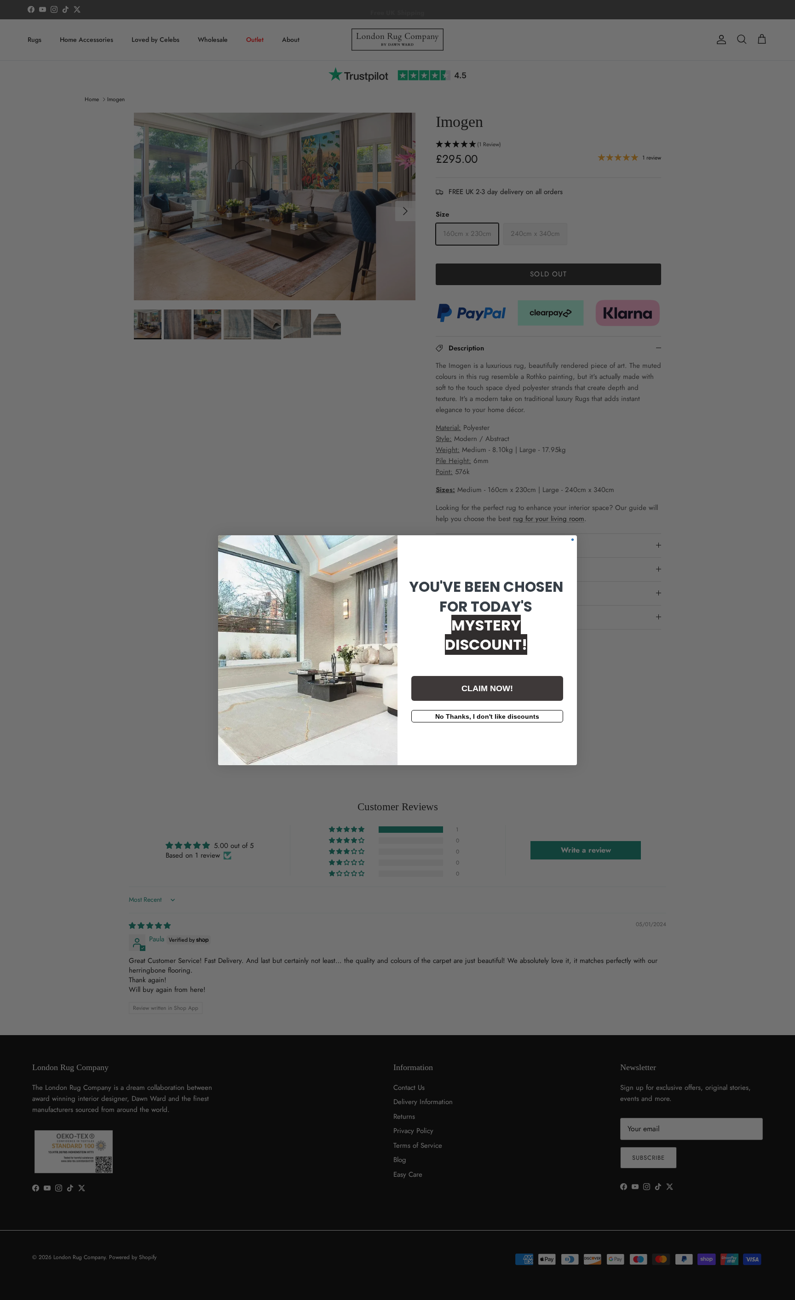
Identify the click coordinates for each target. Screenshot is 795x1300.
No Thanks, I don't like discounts (487, 716)
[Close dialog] (572, 539)
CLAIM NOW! (487, 688)
